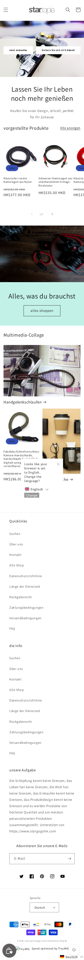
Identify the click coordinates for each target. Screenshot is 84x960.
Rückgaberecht (20, 597)
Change (32, 495)
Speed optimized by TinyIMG (50, 948)
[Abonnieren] (69, 858)
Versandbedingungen (25, 618)
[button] (6, 10)
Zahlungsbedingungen (26, 607)
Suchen (15, 534)
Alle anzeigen (70, 128)
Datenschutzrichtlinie (25, 576)
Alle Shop (16, 565)
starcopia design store (35, 940)
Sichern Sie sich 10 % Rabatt (58, 50)
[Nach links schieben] (32, 214)
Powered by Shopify (57, 940)
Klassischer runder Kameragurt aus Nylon (18, 180)
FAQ (12, 628)
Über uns (16, 544)
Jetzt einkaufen (18, 50)
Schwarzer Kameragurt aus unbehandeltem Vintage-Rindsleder (55, 181)
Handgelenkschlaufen (23, 402)
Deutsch (40, 908)
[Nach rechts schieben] (52, 214)
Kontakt (15, 555)
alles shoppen (42, 310)
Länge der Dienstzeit (24, 586)
